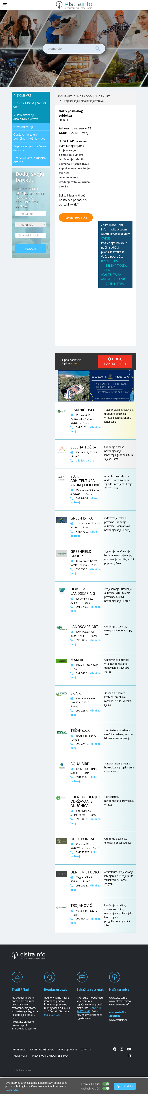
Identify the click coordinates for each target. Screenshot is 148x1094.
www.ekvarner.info (120, 1001)
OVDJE (105, 238)
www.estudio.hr (118, 1020)
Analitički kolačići (90, 1088)
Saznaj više (11, 1089)
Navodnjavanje (23, 127)
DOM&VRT (23, 95)
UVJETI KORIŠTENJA (42, 1049)
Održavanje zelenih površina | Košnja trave (29, 136)
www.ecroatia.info (119, 1004)
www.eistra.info (118, 997)
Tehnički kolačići (90, 1084)
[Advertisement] (115, 163)
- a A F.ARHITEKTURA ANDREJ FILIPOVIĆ (113, 274)
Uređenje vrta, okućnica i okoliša (30, 160)
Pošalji (30, 249)
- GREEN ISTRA (114, 284)
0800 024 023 (52, 1014)
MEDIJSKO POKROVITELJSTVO (50, 1055)
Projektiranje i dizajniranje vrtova (25, 117)
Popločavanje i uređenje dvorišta (29, 148)
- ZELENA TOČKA (115, 266)
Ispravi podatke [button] (76, 217)
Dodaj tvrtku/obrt (115, 361)
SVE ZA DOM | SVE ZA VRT (30, 105)
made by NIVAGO (22, 1070)
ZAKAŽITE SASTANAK (89, 1009)
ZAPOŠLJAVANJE (67, 1049)
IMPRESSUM (19, 1049)
